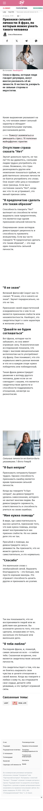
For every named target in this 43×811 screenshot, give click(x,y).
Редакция (6, 746)
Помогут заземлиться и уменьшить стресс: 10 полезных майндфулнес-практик (20, 138)
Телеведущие (8, 757)
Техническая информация (26, 755)
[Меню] (4, 3)
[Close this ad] (41, 797)
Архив (24, 764)
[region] (21, 805)
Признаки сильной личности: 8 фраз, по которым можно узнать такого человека (28, 12)
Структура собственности (12, 765)
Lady (4, 12)
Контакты (25, 760)
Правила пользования (30, 746)
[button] (7, 41)
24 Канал (6, 8)
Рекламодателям (28, 742)
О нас (5, 742)
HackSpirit (18, 70)
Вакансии (6, 761)
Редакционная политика (11, 750)
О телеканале (8, 753)
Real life (11, 12)
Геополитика (21, 8)
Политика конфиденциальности (30, 750)
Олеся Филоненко (15, 35)
